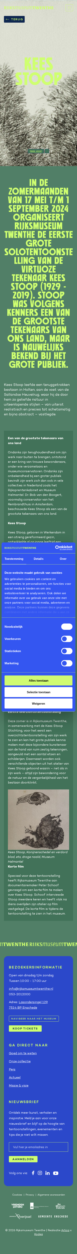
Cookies (17, 1194)
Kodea (38, 1234)
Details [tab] (38, 558)
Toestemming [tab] (14, 558)
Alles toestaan (38, 680)
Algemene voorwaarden (51, 1194)
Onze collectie (20, 1061)
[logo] (29, 8)
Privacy (30, 1194)
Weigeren (38, 703)
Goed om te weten (23, 1053)
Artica (65, 1230)
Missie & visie (18, 1085)
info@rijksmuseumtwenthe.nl (31, 989)
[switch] (66, 639)
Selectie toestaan (38, 692)
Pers (12, 1069)
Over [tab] (63, 558)
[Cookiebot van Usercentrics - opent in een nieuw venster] (55, 547)
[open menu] (69, 7)
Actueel (15, 1077)
